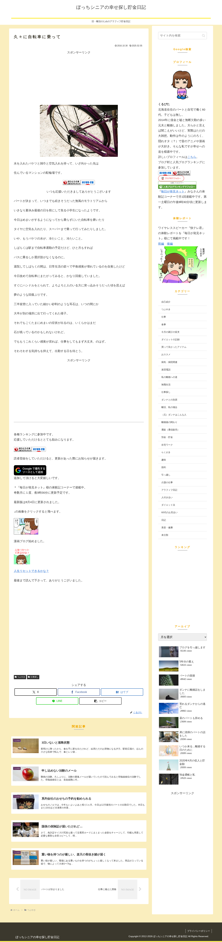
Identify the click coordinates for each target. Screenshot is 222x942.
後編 (170, 243)
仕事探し (34, 677)
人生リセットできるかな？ (31, 571)
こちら (191, 157)
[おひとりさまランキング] (72, 182)
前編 (161, 243)
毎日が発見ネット (172, 191)
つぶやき (21, 677)
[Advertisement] (79, 78)
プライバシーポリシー (198, 931)
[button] (100, 701)
